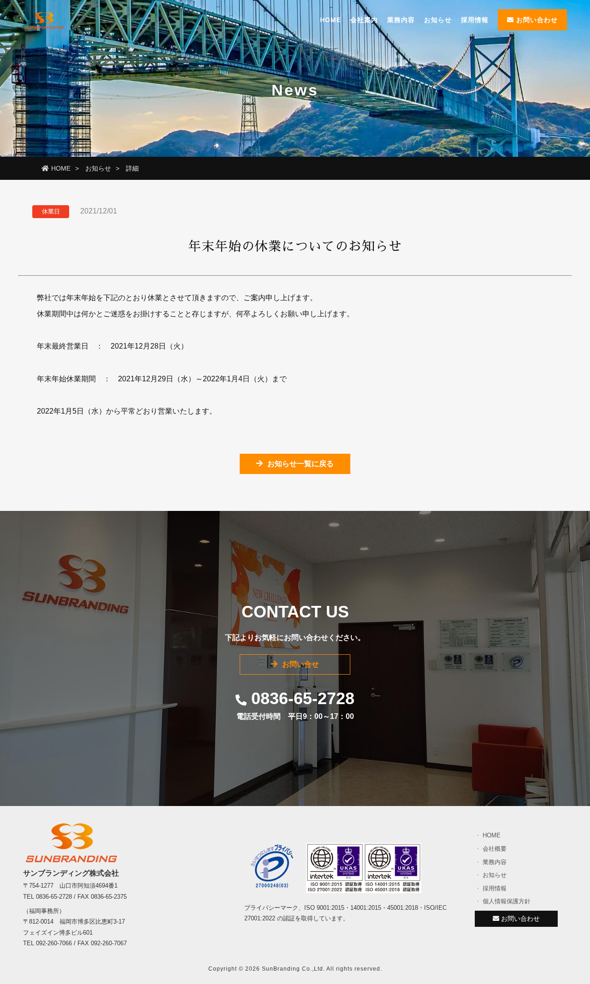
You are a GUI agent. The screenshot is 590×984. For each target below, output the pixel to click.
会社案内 (364, 20)
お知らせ (438, 20)
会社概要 (495, 848)
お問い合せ (300, 664)
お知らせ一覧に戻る (300, 464)
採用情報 (475, 20)
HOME (330, 20)
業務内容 (401, 20)
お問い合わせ (536, 20)
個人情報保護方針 (507, 901)
